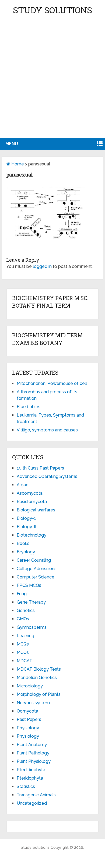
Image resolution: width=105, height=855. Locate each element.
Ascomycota (30, 493)
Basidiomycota (32, 501)
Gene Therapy (31, 602)
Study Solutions (52, 10)
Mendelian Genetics (37, 677)
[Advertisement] (52, 82)
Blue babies (28, 406)
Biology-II (26, 526)
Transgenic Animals (36, 794)
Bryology (26, 551)
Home (17, 164)
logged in (42, 266)
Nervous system (33, 702)
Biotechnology (31, 535)
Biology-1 (26, 518)
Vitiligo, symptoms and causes (47, 430)
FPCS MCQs (29, 585)
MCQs (23, 644)
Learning (25, 635)
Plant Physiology (34, 761)
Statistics (26, 786)
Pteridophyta (30, 778)
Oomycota (27, 711)
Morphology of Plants (39, 694)
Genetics (26, 610)
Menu (11, 143)
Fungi (22, 593)
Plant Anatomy (32, 744)
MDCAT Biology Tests (39, 669)
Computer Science (35, 577)
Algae (23, 484)
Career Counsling (34, 560)
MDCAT (24, 660)
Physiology (28, 727)
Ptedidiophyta (31, 769)
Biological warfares (36, 510)
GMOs (23, 618)
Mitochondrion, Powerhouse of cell (52, 383)
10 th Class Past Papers (40, 468)
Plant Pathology (33, 753)
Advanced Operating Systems (47, 476)
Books (23, 543)
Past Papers (29, 719)
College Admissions (37, 568)
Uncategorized (32, 803)
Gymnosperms (32, 627)
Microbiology (30, 685)
